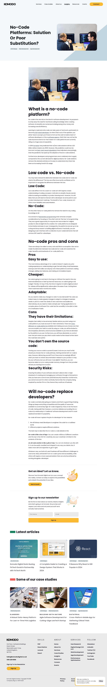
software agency (53, 137)
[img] (10, 4)
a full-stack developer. (41, 133)
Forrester (36, 146)
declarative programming (47, 217)
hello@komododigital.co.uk (17, 657)
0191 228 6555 (11, 660)
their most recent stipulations (47, 150)
